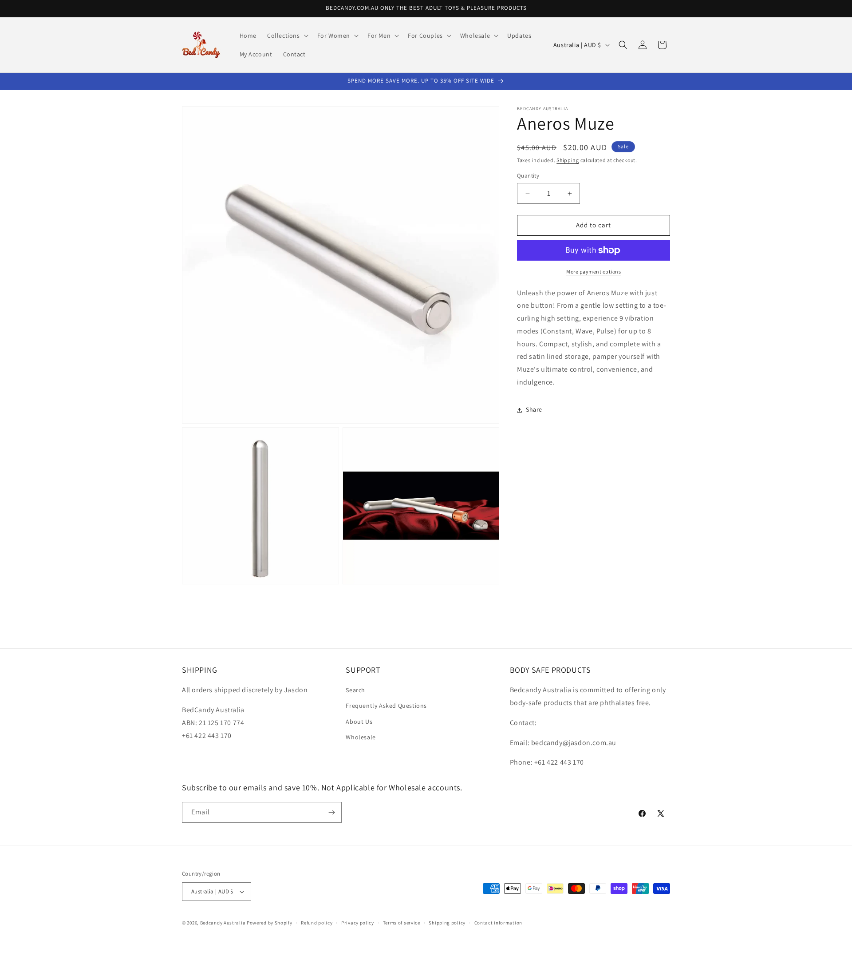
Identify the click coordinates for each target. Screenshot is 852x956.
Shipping (567, 160)
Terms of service (401, 923)
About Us (359, 722)
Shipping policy (447, 923)
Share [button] (534, 410)
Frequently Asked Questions (386, 706)
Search (355, 690)
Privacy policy (357, 923)
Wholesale (360, 737)
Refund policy (316, 923)
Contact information (498, 923)
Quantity (528, 176)
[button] (287, 35)
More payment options (593, 271)
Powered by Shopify (269, 923)
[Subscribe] (331, 812)
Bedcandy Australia (223, 923)
